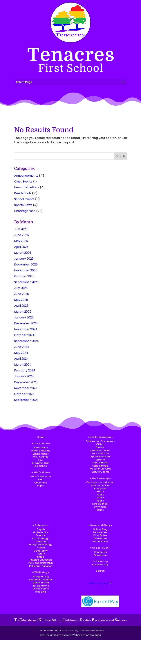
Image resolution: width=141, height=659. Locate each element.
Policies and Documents (100, 441)
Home (40, 437)
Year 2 (100, 494)
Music (40, 556)
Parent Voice (100, 541)
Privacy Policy (100, 564)
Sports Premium (100, 456)
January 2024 (24, 376)
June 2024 (21, 347)
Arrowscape (93, 635)
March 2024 (22, 364)
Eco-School (41, 465)
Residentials (22, 193)
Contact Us (100, 552)
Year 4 (100, 500)
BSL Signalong (40, 585)
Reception (100, 488)
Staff (40, 479)
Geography (41, 550)
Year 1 (100, 491)
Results (100, 447)
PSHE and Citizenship (40, 562)
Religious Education (40, 566)
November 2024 (25, 329)
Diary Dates (100, 535)
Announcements (26, 175)
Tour (40, 459)
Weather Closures (100, 468)
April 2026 (21, 247)
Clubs (100, 509)
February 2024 (24, 370)
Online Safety (41, 588)
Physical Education (41, 559)
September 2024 (26, 341)
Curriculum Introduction (100, 482)
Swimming (100, 506)
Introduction (41, 447)
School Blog (100, 529)
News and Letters (26, 187)
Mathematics (40, 532)
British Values (41, 453)
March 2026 (22, 253)
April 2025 (21, 306)
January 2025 (24, 317)
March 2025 (22, 311)
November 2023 (25, 388)
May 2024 (21, 353)
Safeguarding (40, 576)
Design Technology (40, 544)
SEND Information (100, 450)
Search (100, 570)
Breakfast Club (40, 463)
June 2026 (21, 235)
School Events (24, 199)
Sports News (23, 205)
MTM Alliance (40, 456)
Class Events (23, 181)
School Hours (100, 462)
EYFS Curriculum (100, 485)
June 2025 (21, 294)
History (41, 553)
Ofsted (100, 444)
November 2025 (25, 270)
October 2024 (24, 335)
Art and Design (40, 538)
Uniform (100, 459)
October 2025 (24, 276)
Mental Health (40, 582)
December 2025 (26, 264)
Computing (40, 541)
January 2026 (24, 258)
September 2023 (26, 400)
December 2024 (26, 323)
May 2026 (21, 241)
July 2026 (21, 229)
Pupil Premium (100, 453)
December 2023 (25, 382)
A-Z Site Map (100, 561)
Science (41, 535)
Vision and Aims (40, 450)
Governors (40, 482)
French (41, 547)
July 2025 (21, 288)
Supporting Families (41, 579)
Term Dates (100, 538)
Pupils (40, 485)
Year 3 (100, 497)
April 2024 (21, 359)
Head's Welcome (40, 476)
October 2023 (24, 394)
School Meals (100, 465)
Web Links (40, 591)
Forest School (100, 503)
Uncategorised (24, 211)
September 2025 (26, 282)
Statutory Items (100, 471)
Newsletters (100, 532)
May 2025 (21, 300)
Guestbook (100, 555)
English (41, 529)
